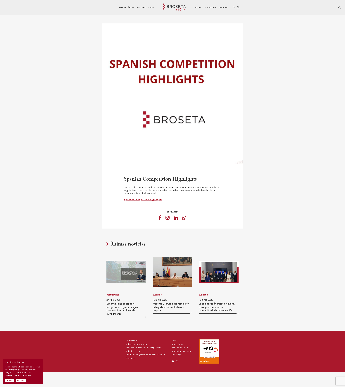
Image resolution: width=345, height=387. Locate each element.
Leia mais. (27, 375)
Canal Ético (177, 344)
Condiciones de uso (181, 351)
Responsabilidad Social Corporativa (144, 348)
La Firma (122, 7)
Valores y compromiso (137, 344)
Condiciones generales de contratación (145, 355)
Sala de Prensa (133, 351)
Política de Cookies (181, 348)
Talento (198, 7)
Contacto (222, 7)
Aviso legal (177, 355)
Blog (128, 362)
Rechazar (20, 380)
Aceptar (10, 380)
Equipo (151, 7)
